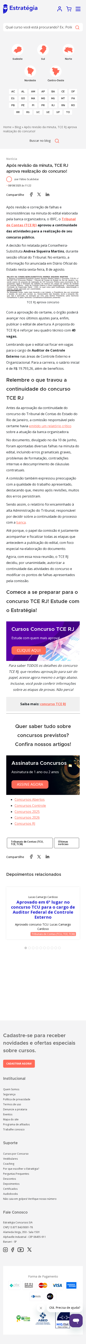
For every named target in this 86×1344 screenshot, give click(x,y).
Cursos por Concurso (16, 1153)
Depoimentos (11, 1184)
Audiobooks (10, 1194)
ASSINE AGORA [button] (30, 784)
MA (33, 98)
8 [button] (53, 949)
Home (7, 127)
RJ (53, 105)
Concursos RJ (25, 823)
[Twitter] (29, 1250)
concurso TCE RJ (53, 704)
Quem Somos (11, 1089)
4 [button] (38, 949)
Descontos (9, 1179)
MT (63, 98)
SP (58, 112)
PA (73, 98)
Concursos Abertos (30, 799)
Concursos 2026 (27, 817)
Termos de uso (12, 1104)
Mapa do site (11, 1119)
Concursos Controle (30, 805)
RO (73, 105)
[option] (43, 913)
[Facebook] (12, 1250)
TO (68, 112)
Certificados (10, 1189)
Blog (18, 127)
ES (13, 98)
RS (28, 112)
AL (23, 91)
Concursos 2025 (27, 811)
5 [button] (41, 949)
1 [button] (26, 949)
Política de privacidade (16, 1099)
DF (73, 91)
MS (53, 98)
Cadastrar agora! (19, 1063)
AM (33, 91)
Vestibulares (10, 1158)
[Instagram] (5, 1250)
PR (43, 105)
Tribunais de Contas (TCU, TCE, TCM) (27, 843)
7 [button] (49, 949)
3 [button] (34, 949)
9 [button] (56, 949)
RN (63, 105)
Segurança (9, 1094)
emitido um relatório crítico (50, 426)
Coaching (8, 1163)
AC (13, 91)
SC (38, 112)
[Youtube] (21, 1250)
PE (23, 105)
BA (53, 91)
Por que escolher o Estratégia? (21, 1169)
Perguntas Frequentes (16, 1174)
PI (33, 105)
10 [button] (60, 949)
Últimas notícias (63, 843)
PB (13, 105)
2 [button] (30, 949)
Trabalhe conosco (14, 1129)
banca (21, 522)
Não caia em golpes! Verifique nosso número (30, 1199)
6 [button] (45, 949)
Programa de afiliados (16, 1124)
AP (43, 91)
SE (48, 112)
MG (43, 98)
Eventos (7, 1114)
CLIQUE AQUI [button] (28, 650)
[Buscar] (77, 27)
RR (18, 112)
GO (23, 98)
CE (63, 91)
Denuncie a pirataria (15, 1109)
